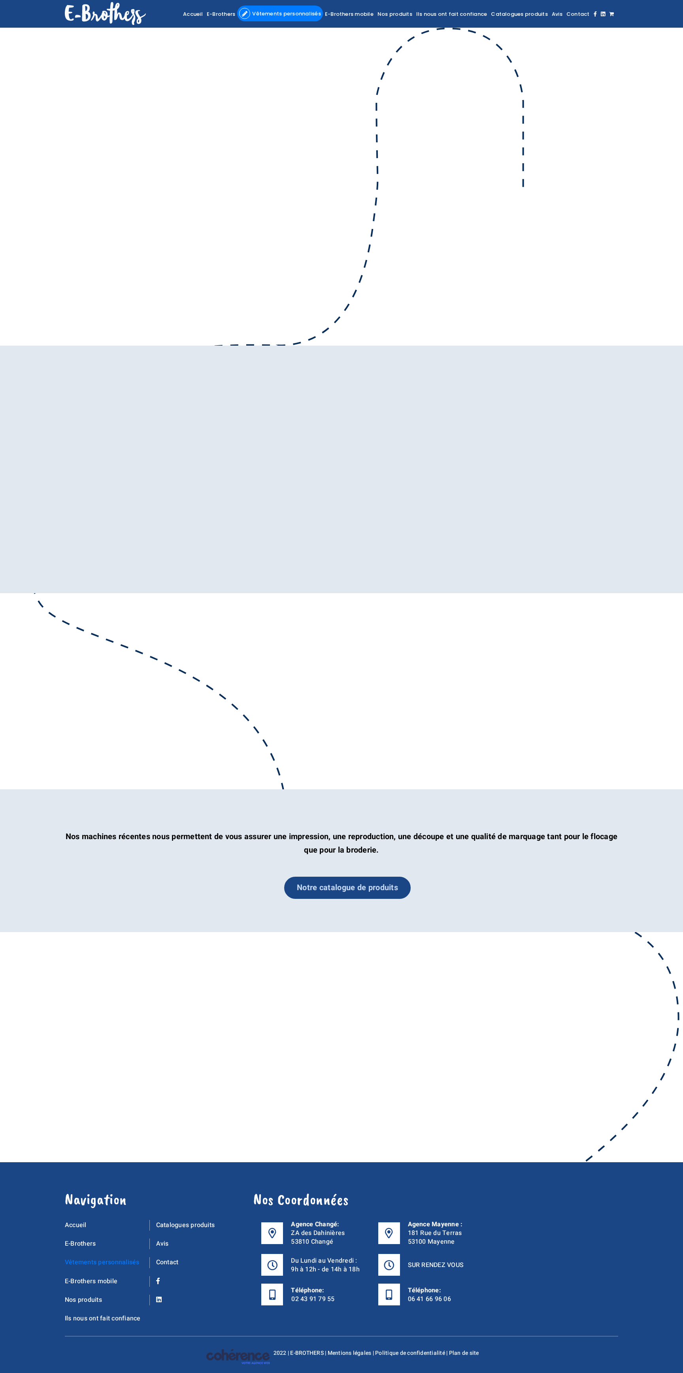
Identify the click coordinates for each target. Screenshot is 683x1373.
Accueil (76, 1225)
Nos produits (83, 1299)
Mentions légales (350, 1353)
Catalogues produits (185, 1225)
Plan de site (464, 1353)
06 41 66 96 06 (429, 1298)
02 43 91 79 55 (312, 1298)
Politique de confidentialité (410, 1353)
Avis (162, 1243)
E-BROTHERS (306, 1353)
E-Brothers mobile (91, 1281)
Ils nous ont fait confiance (102, 1318)
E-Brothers (80, 1243)
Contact (167, 1262)
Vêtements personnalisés (102, 1262)
